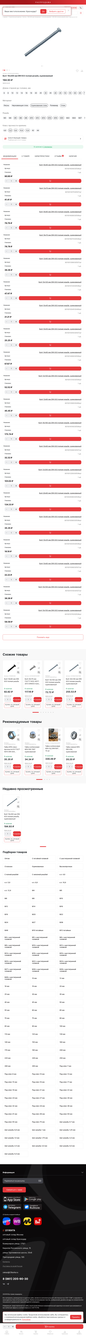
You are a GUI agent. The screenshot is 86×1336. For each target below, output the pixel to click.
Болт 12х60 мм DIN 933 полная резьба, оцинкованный (60, 258)
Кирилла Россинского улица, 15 (17, 1248)
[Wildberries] (17, 1221)
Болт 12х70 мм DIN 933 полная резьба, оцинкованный (60, 188)
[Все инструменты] (38, 1221)
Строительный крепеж (15, 17)
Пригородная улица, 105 (13, 1257)
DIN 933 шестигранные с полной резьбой (39, 17)
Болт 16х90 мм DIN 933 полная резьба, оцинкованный (60, 165)
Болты (24, 17)
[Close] (68, 10)
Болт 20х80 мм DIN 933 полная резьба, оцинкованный (60, 493)
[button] (21, 1332)
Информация (8, 1172)
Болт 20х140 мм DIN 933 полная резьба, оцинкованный (74, 681)
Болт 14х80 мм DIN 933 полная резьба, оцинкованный (60, 352)
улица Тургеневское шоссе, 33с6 (17, 1252)
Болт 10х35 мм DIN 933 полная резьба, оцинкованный (60, 540)
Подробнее (26, 1319)
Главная (5, 17)
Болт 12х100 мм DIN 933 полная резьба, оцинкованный (60, 376)
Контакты (6, 1262)
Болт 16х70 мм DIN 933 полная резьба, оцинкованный (60, 235)
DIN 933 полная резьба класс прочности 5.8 (64, 17)
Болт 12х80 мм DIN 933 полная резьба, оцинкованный (60, 399)
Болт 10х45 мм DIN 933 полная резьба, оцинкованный (60, 305)
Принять (76, 1317)
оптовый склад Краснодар (14, 1239)
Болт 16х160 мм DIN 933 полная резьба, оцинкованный (60, 423)
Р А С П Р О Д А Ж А (43, 2)
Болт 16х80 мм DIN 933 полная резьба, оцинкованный (60, 212)
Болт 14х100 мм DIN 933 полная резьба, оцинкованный (53, 682)
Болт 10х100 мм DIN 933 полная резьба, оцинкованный (60, 587)
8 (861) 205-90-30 (15, 1278)
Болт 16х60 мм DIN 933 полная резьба (11, 680)
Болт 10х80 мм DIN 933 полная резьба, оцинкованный (60, 446)
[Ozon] (6, 1221)
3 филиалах (47, 147)
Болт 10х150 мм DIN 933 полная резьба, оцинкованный (60, 610)
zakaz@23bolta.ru (10, 1272)
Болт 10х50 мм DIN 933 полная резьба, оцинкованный (60, 329)
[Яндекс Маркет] (27, 1221)
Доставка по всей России (12, 1266)
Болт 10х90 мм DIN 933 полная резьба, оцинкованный (60, 517)
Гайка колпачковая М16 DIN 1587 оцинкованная (32, 749)
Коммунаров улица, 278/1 (14, 1243)
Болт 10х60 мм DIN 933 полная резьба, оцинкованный (60, 563)
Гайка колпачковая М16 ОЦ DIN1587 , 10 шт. (52, 748)
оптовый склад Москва (13, 1234)
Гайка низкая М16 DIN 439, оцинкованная (73, 749)
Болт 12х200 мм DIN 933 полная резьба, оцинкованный (60, 470)
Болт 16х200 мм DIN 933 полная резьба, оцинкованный (12, 816)
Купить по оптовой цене (12, 705)
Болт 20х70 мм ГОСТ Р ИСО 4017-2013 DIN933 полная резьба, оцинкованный (33, 681)
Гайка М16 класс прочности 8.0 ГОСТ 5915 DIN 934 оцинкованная (12, 749)
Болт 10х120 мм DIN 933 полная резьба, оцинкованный (60, 282)
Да (43, 11)
